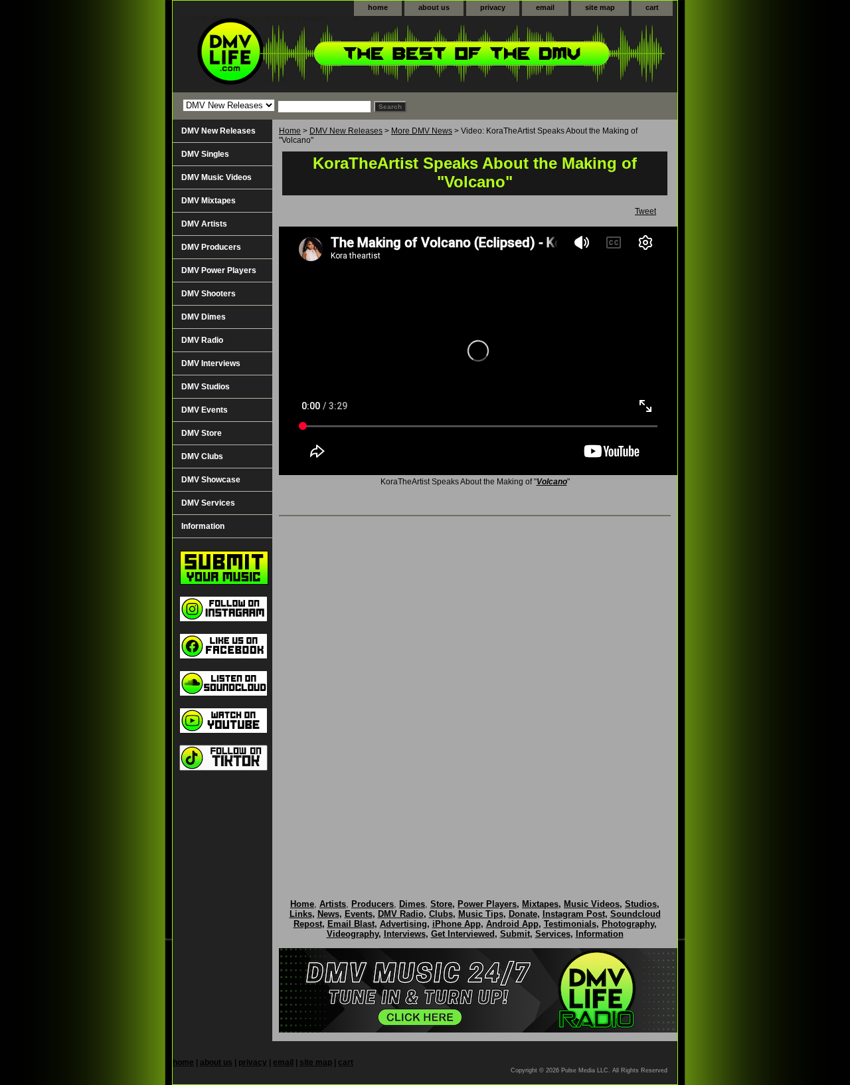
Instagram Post (574, 914)
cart (652, 7)
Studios (641, 904)
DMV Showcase (210, 479)
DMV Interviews (210, 363)
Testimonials (570, 924)
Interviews (405, 934)
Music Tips (480, 914)
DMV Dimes (203, 317)
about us (434, 7)
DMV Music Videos (216, 177)
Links (301, 914)
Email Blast (351, 924)
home (378, 7)
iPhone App (456, 924)
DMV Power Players (218, 270)
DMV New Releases (345, 131)
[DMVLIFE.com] (339, 54)
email (545, 7)
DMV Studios (205, 386)
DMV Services (208, 503)
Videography (353, 934)
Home (290, 131)
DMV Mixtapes (208, 200)
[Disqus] (475, 694)
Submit (515, 934)
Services (552, 934)
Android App (512, 924)
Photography (628, 924)
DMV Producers (211, 247)
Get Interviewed (463, 934)
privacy (492, 7)
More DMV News (421, 131)
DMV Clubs (202, 456)
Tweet (645, 211)
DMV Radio (202, 340)
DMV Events (204, 410)
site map (600, 7)
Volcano (552, 481)
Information (202, 526)
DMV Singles (205, 154)
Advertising (403, 924)
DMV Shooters (208, 293)
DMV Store (201, 433)
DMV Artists (204, 224)
